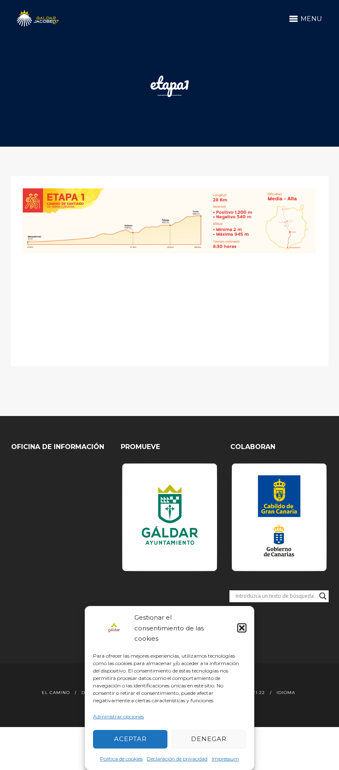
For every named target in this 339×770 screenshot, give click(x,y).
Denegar (209, 739)
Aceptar (130, 739)
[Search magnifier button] (323, 596)
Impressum (225, 759)
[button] (242, 628)
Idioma (286, 692)
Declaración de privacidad (177, 759)
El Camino (56, 692)
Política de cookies (121, 759)
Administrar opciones (118, 716)
